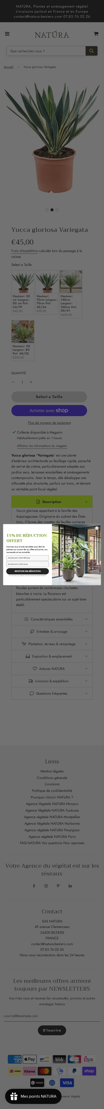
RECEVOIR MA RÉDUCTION (28, 571)
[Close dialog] (97, 528)
